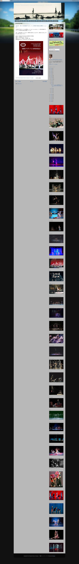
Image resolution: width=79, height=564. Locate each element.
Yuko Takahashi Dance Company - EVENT (33, 5)
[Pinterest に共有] (40, 78)
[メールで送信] (36, 78)
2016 (51, 76)
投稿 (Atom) (20, 83)
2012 (51, 98)
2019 (51, 72)
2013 (51, 97)
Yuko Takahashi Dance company (56, 59)
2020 (51, 71)
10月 (52, 79)
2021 (51, 69)
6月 (52, 88)
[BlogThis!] (37, 78)
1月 (52, 92)
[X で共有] (38, 78)
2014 (51, 95)
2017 (51, 75)
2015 (51, 94)
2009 (51, 101)
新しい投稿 (18, 81)
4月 (52, 89)
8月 (52, 82)
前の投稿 (45, 81)
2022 (51, 68)
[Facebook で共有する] (39, 78)
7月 (52, 83)
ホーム (31, 81)
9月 (52, 80)
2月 (52, 91)
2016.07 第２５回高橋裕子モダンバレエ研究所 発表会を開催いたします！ (57, 86)
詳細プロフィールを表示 (53, 64)
